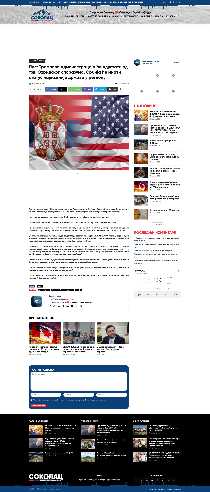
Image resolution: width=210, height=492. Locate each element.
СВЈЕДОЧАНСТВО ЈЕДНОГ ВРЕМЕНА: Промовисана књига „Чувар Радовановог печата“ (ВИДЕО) (164, 455)
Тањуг (40, 286)
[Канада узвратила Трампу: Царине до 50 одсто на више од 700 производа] (45, 333)
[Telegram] (170, 2)
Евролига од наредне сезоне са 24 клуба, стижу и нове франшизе (165, 171)
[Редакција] (39, 301)
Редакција (55, 296)
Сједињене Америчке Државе (62, 290)
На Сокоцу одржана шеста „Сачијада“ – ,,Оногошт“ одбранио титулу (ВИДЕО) (163, 428)
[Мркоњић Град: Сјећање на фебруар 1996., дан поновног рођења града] (88, 457)
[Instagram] (164, 2)
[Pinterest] (63, 306)
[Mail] (59, 306)
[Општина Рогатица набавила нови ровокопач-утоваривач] (141, 200)
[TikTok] (173, 2)
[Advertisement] (105, 40)
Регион (33, 61)
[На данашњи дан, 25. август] (141, 214)
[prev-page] (30, 358)
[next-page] (33, 358)
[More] (120, 89)
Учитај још (157, 224)
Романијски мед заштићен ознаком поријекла (157, 250)
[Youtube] (179, 2)
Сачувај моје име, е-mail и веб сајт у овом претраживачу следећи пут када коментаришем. (70, 400)
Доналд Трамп (43, 290)
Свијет (41, 61)
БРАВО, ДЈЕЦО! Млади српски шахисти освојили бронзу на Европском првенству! (78, 349)
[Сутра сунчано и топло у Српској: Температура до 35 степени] (141, 158)
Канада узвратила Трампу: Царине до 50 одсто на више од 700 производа (44, 349)
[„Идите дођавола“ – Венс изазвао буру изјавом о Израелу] (113, 333)
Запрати (176, 62)
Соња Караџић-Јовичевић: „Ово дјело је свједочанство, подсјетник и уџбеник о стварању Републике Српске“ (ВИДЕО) (165, 442)
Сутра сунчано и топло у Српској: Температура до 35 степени (164, 156)
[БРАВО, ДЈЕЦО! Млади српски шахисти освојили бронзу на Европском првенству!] (79, 333)
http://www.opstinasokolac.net (61, 299)
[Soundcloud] (167, 2)
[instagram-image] (141, 75)
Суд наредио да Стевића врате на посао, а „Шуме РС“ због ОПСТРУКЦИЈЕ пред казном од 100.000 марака (165, 129)
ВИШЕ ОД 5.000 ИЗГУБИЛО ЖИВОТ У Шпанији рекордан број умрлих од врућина (165, 114)
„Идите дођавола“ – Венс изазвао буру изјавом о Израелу (110, 349)
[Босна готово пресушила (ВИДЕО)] (141, 144)
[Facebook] (160, 2)
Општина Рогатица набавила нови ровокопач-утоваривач (165, 197)
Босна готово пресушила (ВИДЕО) (163, 141)
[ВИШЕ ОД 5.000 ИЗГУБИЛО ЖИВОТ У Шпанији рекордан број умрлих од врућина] (141, 115)
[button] (178, 16)
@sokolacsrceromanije (150, 61)
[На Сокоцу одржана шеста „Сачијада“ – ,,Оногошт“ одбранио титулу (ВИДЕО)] (140, 430)
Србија (78, 290)
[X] (176, 2)
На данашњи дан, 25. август (164, 210)
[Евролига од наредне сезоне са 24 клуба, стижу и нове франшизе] (141, 172)
